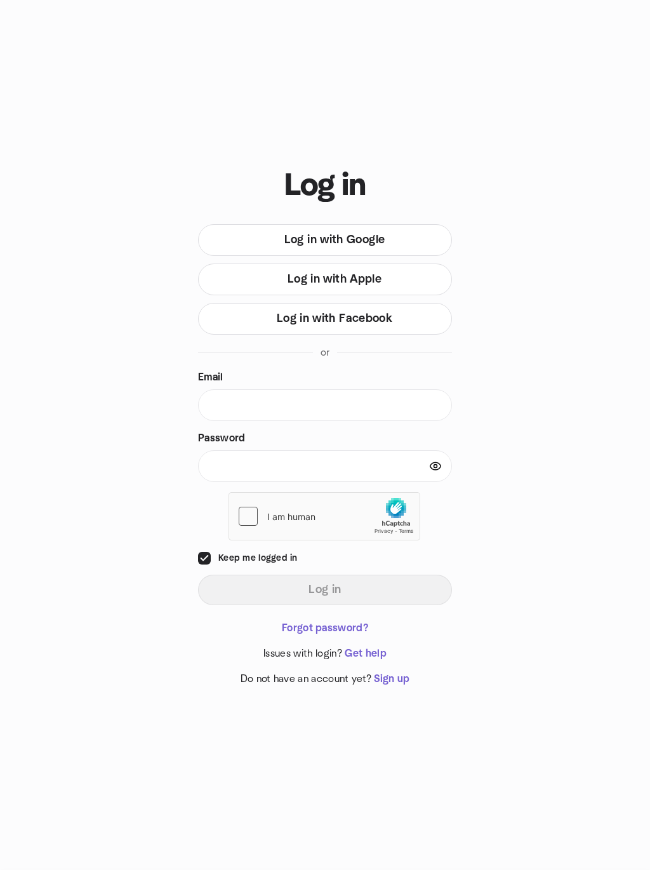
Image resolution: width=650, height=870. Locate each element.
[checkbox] (204, 558)
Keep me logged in (258, 558)
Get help (366, 653)
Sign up (391, 679)
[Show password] (435, 466)
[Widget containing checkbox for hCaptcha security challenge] (324, 516)
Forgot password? (325, 628)
